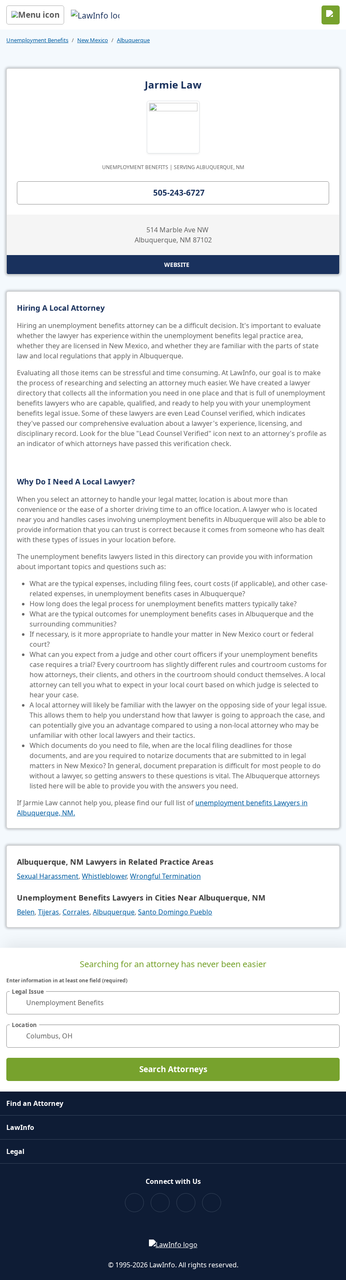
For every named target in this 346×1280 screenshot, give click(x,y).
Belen (26, 912)
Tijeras (48, 912)
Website (176, 265)
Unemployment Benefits (37, 40)
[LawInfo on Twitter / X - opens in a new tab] (160, 1202)
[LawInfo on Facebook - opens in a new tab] (134, 1202)
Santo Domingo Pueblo (175, 912)
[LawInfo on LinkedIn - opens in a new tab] (211, 1202)
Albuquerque (133, 40)
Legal (15, 1151)
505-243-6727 (179, 192)
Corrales (75, 912)
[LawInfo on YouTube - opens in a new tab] (185, 1202)
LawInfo (20, 1127)
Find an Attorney (34, 1103)
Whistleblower (104, 876)
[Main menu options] (35, 14)
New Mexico (92, 40)
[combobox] (173, 1002)
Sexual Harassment (47, 876)
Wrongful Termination (165, 876)
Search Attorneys (173, 1069)
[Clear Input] (329, 1003)
